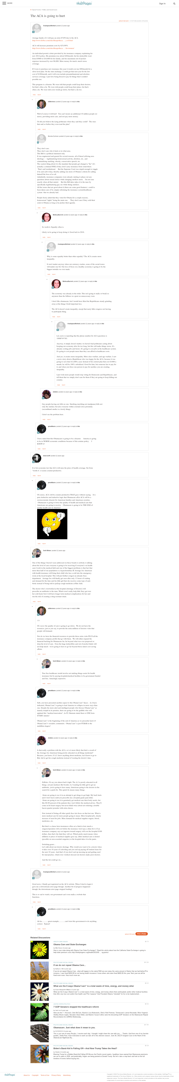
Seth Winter (47, 550)
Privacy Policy (56, 1075)
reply (34, 94)
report (39, 94)
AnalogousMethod (49, 26)
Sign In (162, 3)
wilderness (52, 101)
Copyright (35, 1075)
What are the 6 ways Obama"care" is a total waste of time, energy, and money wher (93, 986)
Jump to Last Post (124, 21)
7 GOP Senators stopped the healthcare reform (76, 1007)
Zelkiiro (55, 392)
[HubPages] (84, 3)
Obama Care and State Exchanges (69, 944)
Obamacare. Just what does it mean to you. (74, 1027)
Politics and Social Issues (63, 962)
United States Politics (61, 1004)
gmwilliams (52, 426)
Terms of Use (45, 1075)
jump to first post (130, 934)
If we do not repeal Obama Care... (69, 965)
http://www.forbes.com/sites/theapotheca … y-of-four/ (52, 40)
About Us (27, 1075)
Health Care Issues (60, 941)
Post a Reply (141, 934)
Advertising (67, 1075)
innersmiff (46, 456)
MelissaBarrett (58, 215)
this (78, 101)
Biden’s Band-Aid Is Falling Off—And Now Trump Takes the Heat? (85, 1048)
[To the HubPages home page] (9, 1075)
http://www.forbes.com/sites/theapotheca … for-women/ (53, 48)
